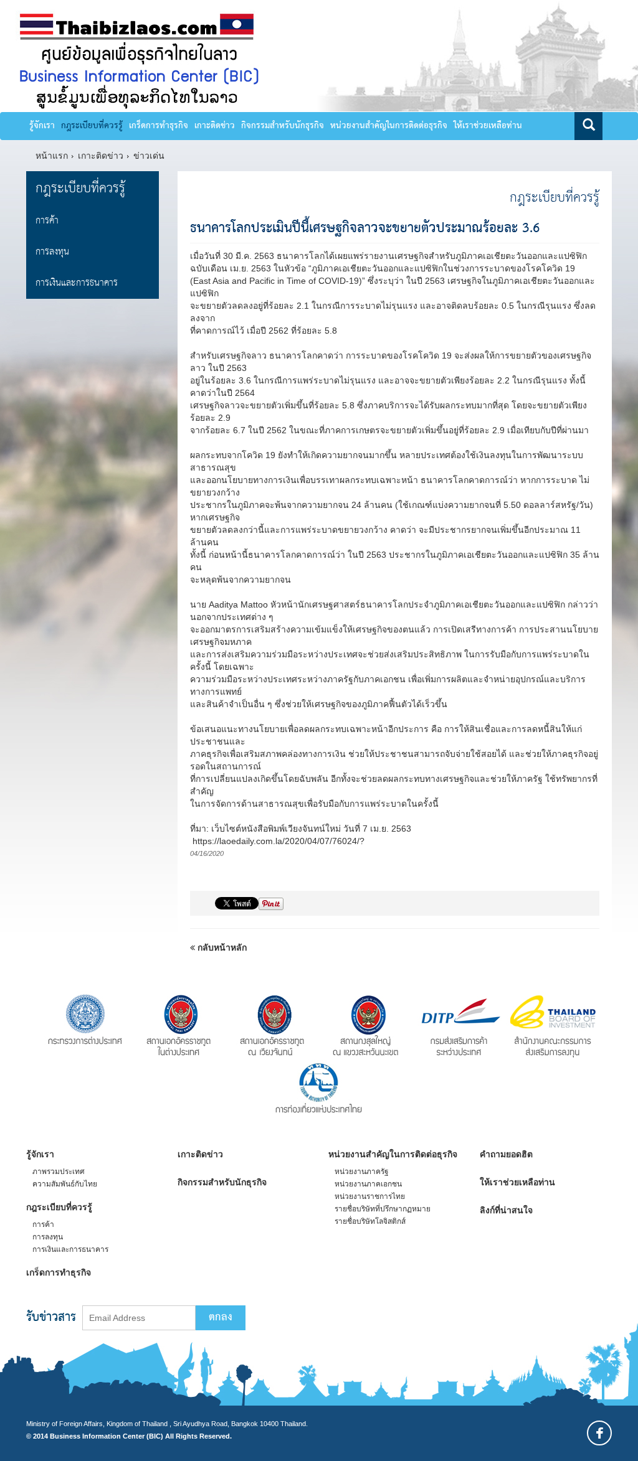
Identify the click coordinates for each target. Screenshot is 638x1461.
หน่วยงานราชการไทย (370, 1196)
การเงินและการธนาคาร (77, 283)
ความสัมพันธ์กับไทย (64, 1184)
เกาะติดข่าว (214, 126)
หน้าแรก (52, 156)
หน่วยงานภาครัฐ (362, 1171)
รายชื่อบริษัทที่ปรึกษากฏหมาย (383, 1209)
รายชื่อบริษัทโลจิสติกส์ (370, 1221)
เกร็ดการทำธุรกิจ (158, 126)
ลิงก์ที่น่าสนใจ (506, 1210)
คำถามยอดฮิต (506, 1154)
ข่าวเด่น (148, 156)
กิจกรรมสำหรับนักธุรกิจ (282, 126)
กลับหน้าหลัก (221, 947)
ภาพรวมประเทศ (58, 1171)
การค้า (47, 220)
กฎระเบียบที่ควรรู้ (92, 126)
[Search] (588, 126)
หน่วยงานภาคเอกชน (368, 1184)
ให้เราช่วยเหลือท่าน (488, 126)
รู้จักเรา (42, 126)
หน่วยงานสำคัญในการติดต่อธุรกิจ (388, 126)
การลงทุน (52, 251)
